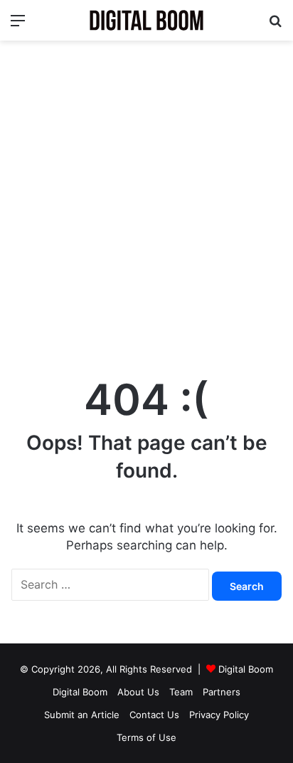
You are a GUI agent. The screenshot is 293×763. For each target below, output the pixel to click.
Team (181, 692)
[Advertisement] (146, 201)
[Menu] (18, 25)
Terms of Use (146, 737)
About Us (138, 692)
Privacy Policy (219, 714)
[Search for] (275, 25)
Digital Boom (245, 669)
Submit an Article (81, 714)
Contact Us (154, 714)
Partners (221, 692)
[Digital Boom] (146, 20)
